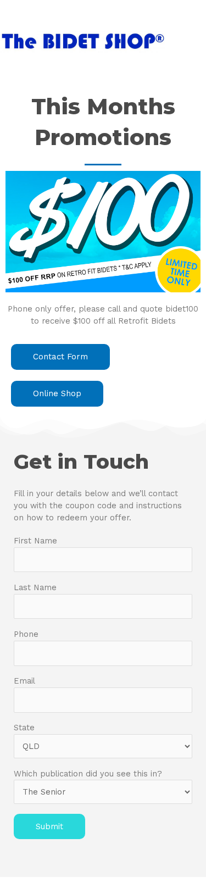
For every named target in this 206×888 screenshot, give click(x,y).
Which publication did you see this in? (88, 774)
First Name (35, 541)
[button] (60, 357)
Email (24, 681)
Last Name (35, 587)
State (24, 727)
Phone (26, 634)
